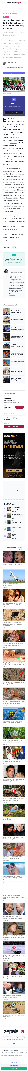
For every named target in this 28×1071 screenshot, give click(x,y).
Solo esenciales (14, 1065)
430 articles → (12, 295)
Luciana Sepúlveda (15, 270)
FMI (18, 179)
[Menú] (2, 2)
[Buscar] (25, 2)
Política (7, 10)
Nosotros (14, 1048)
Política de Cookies (5, 1059)
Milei (12, 179)
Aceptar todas (14, 1068)
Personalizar (14, 1062)
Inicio (4, 10)
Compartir (15, 73)
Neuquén (13, 143)
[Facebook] (14, 1043)
